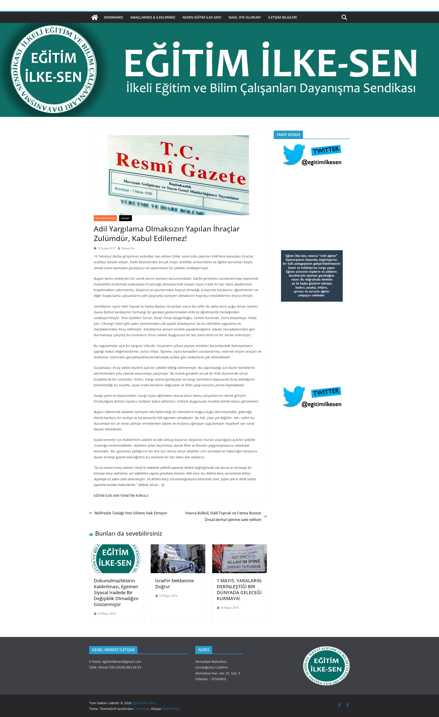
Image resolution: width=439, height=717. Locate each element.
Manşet (125, 218)
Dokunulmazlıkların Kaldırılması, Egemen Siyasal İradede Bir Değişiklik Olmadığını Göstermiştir (116, 592)
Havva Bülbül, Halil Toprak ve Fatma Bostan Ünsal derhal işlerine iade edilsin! (223, 516)
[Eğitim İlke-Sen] (94, 17)
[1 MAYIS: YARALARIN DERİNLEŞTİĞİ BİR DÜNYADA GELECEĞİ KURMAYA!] (239, 547)
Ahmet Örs (128, 248)
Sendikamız (113, 17)
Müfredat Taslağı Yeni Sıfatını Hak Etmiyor (131, 513)
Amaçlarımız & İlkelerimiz (152, 17)
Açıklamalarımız (105, 218)
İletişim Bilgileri (282, 17)
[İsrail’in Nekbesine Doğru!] (178, 547)
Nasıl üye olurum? (245, 17)
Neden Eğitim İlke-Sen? (201, 17)
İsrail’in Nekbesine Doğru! (174, 583)
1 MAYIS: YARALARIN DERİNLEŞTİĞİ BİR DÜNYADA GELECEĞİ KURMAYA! (239, 589)
